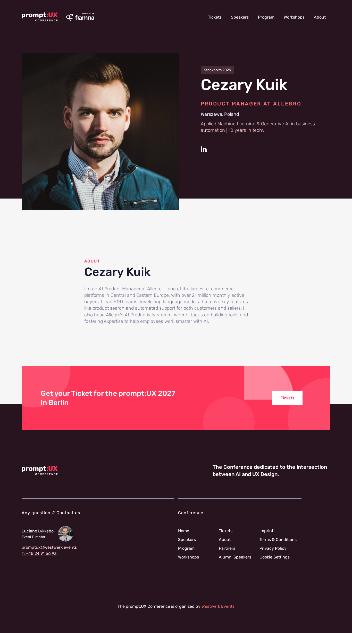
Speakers (240, 17)
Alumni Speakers (235, 557)
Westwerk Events (218, 606)
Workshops (294, 17)
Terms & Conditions (278, 539)
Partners (227, 548)
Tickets (215, 17)
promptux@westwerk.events (49, 547)
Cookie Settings (274, 557)
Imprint (266, 531)
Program (266, 17)
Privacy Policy (273, 548)
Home (183, 531)
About (320, 17)
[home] (40, 17)
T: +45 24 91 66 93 (39, 553)
